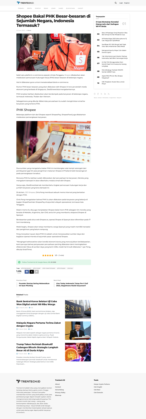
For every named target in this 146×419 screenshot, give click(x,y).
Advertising (59, 390)
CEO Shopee (30, 192)
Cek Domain (98, 392)
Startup (38, 8)
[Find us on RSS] (108, 94)
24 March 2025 (23, 307)
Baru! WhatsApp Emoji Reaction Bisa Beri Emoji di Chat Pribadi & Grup (114, 34)
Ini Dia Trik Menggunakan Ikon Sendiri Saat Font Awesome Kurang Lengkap (114, 64)
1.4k (30, 353)
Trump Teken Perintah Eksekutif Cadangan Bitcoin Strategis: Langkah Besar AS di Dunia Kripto (37, 347)
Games (61, 8)
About (95, 97)
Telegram (119, 97)
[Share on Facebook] (27, 272)
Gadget (80, 8)
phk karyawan (26, 268)
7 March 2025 (22, 353)
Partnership (105, 97)
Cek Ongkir (98, 387)
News (29, 30)
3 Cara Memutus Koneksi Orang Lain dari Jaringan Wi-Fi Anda (107, 24)
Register (127, 3)
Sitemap (58, 395)
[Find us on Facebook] (98, 94)
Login (121, 3)
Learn (53, 8)
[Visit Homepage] (25, 3)
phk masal (36, 268)
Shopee (67, 75)
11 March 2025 (22, 329)
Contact (100, 97)
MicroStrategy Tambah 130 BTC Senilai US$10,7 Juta (112, 71)
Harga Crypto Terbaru (102, 384)
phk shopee (61, 268)
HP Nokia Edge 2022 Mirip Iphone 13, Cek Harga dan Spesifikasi (114, 40)
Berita (29, 8)
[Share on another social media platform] (36, 272)
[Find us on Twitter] (101, 94)
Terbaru (21, 8)
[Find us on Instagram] (94, 94)
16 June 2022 (20, 30)
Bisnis (46, 8)
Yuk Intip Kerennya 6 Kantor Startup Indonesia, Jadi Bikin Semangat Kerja (115, 57)
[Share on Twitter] (31, 272)
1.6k (31, 307)
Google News (112, 97)
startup (70, 268)
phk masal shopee (49, 268)
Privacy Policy (60, 392)
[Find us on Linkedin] (105, 94)
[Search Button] (116, 2)
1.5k (31, 329)
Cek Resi (97, 390)
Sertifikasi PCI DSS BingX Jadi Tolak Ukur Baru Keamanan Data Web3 (114, 45)
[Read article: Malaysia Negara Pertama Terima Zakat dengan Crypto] (78, 330)
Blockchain (70, 8)
